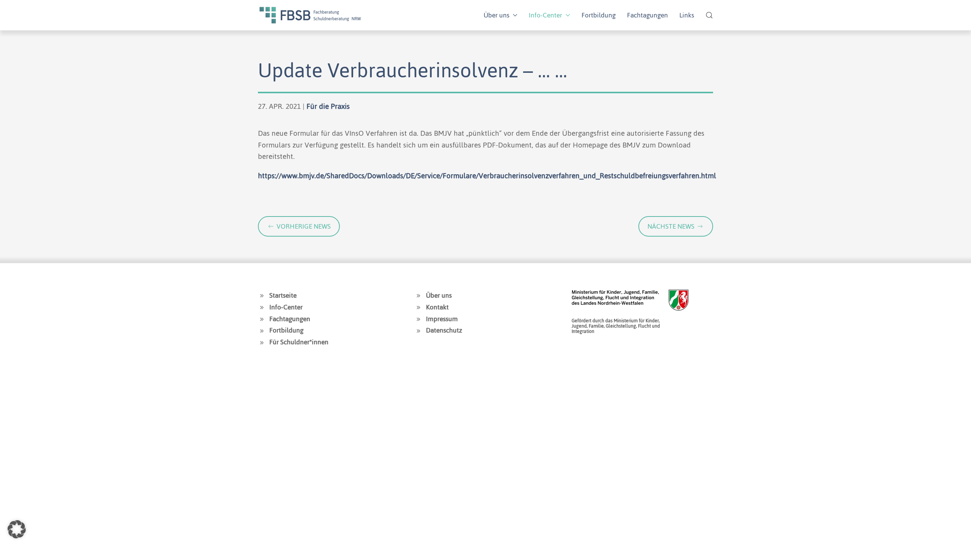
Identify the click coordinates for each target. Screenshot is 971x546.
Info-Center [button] (545, 15)
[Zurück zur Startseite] (310, 15)
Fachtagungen (647, 15)
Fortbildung (598, 15)
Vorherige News (304, 226)
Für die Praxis (328, 106)
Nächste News (670, 226)
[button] (709, 15)
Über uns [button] (496, 15)
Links (686, 15)
